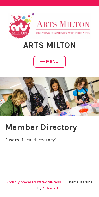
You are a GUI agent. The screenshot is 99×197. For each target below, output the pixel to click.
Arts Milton (49, 45)
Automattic (52, 188)
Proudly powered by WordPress (33, 182)
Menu (52, 61)
